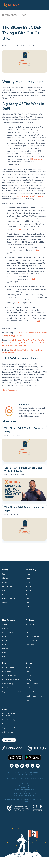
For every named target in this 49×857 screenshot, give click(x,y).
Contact (5, 594)
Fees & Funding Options (33, 696)
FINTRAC (25, 784)
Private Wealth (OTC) (32, 636)
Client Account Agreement (11, 720)
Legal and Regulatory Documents (10, 714)
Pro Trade (28, 628)
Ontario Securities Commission (24, 790)
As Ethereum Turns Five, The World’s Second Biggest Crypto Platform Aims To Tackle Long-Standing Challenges (24, 343)
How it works (7, 671)
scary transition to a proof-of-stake (27, 196)
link (20, 229)
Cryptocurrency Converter (11, 692)
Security (28, 680)
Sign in (4, 574)
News (27, 671)
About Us (5, 582)
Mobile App (29, 645)
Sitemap (5, 603)
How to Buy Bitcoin (9, 676)
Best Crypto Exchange (10, 688)
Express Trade (30, 624)
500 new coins (36, 159)
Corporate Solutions (32, 641)
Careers (5, 590)
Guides (27, 667)
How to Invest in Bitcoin (10, 680)
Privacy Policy (7, 724)
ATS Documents (7, 732)
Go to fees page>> (10, 390)
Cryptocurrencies (8, 667)
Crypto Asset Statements (11, 728)
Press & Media (7, 586)
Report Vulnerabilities (10, 598)
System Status (30, 692)
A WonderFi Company (24, 774)
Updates (28, 676)
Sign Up (5, 578)
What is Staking (7, 684)
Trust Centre (29, 688)
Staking (28, 632)
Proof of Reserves (31, 684)
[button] (42, 5)
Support (28, 700)
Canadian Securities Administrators (24, 793)
